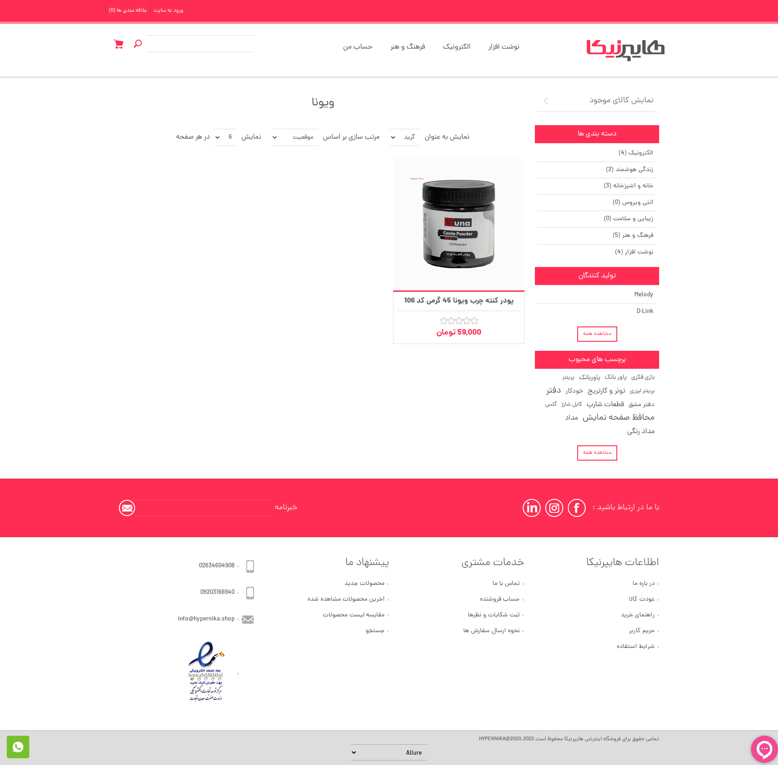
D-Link (645, 312)
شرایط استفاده (636, 647)
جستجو (375, 631)
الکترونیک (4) (636, 153)
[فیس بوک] (577, 508)
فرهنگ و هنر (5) (633, 235)
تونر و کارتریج (606, 391)
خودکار (574, 391)
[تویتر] (554, 508)
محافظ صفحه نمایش (619, 418)
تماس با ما (506, 583)
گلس (551, 404)
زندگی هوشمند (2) (629, 170)
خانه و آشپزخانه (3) (628, 186)
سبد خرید (118, 43)
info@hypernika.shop (206, 619)
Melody (643, 295)
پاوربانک (589, 378)
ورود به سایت (168, 11)
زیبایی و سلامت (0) (628, 219)
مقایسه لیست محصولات (353, 615)
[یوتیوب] (532, 508)
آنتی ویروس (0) (633, 203)
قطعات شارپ (605, 404)
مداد (571, 418)
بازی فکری (643, 377)
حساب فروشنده (500, 599)
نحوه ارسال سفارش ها (491, 631)
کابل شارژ (571, 404)
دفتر (553, 391)
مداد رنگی (641, 431)
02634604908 (217, 566)
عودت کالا (642, 599)
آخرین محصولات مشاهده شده (346, 599)
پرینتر (568, 377)
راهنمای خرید (638, 615)
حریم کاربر (642, 631)
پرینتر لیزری (642, 391)
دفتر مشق (642, 405)
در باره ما (644, 583)
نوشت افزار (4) (634, 252)
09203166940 (217, 593)
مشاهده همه (597, 334)
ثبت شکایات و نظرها (494, 615)
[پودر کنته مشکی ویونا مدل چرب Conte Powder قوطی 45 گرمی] (459, 224)
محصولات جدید (364, 583)
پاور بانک (616, 377)
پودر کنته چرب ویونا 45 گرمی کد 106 (459, 301)
